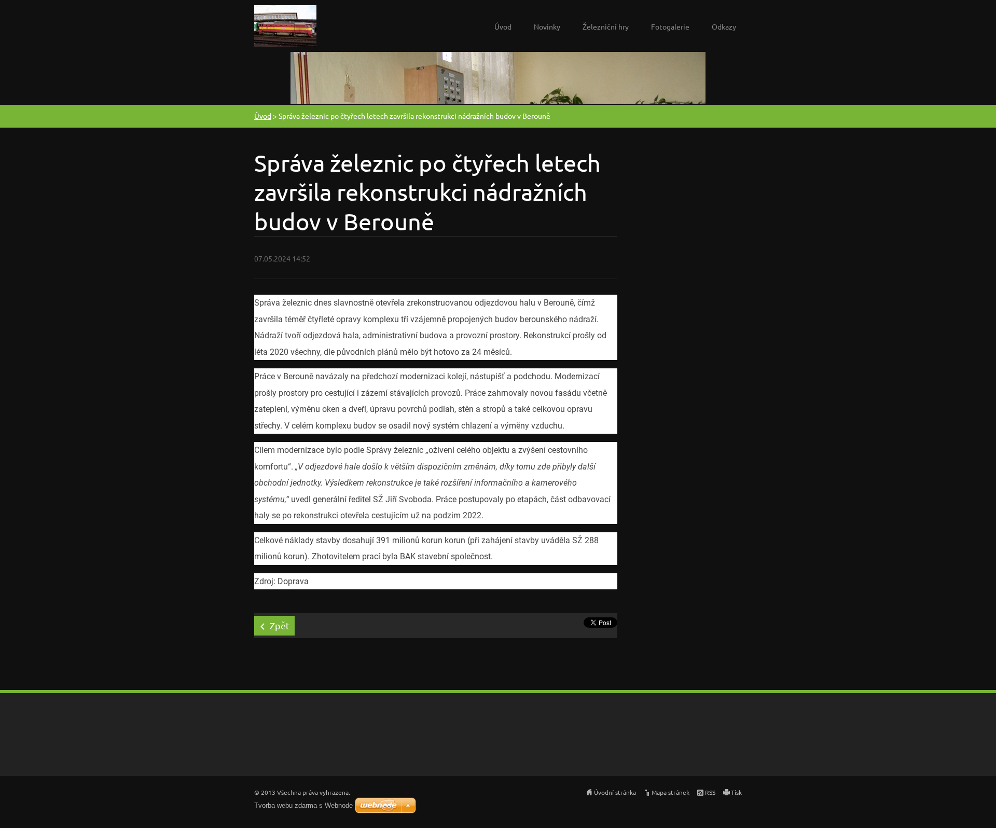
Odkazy (724, 26)
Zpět (279, 625)
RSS (710, 792)
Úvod (502, 26)
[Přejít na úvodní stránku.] (285, 28)
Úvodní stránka (615, 792)
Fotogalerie (670, 26)
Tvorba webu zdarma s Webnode (303, 805)
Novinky (547, 26)
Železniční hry (606, 26)
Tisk (736, 792)
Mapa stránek (670, 792)
